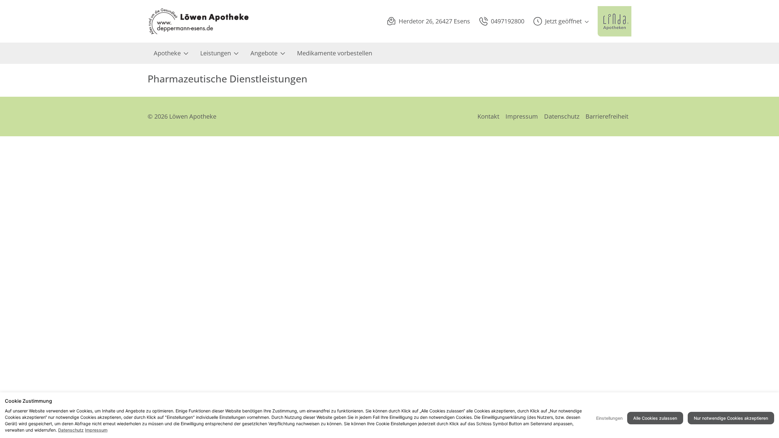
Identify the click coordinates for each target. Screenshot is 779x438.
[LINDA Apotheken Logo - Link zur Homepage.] (614, 21)
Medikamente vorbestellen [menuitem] (334, 53)
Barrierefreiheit (606, 116)
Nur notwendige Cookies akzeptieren (731, 418)
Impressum (521, 116)
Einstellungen (609, 418)
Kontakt (488, 116)
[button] (561, 21)
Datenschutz (561, 116)
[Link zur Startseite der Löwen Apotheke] (199, 21)
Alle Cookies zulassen (655, 418)
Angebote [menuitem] (264, 53)
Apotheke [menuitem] (167, 53)
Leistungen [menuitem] (215, 53)
